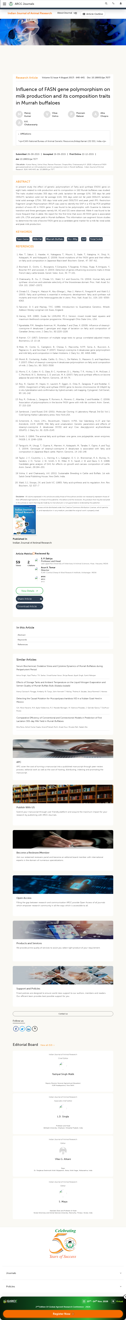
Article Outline (94, 13)
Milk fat (37, 239)
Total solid (96, 239)
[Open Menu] (4, 4)
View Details (29, 590)
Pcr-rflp (72, 239)
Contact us (63, 1014)
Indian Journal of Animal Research (30, 13)
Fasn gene (23, 239)
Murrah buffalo (54, 239)
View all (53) (47, 1045)
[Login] (122, 4)
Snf (84, 239)
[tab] (63, 134)
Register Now (61, 1314)
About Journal (64, 13)
